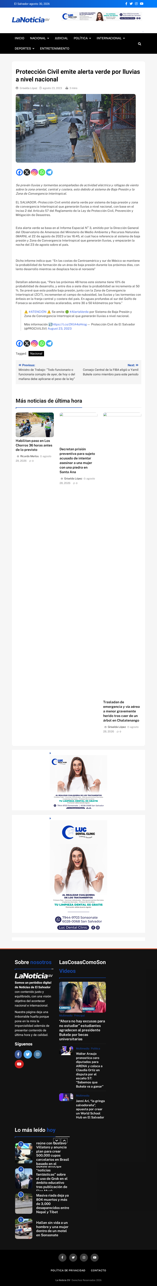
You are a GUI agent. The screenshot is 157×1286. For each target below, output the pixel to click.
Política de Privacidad (68, 1270)
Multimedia (66, 1015)
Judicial (61, 38)
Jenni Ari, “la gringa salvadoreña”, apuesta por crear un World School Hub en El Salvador (90, 1109)
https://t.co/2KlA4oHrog (69, 324)
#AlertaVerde (79, 312)
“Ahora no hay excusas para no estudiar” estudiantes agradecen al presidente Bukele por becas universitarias (82, 1030)
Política (81, 38)
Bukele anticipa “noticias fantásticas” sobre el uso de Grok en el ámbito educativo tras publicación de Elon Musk (52, 1153)
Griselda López (28, 88)
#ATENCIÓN (37, 312)
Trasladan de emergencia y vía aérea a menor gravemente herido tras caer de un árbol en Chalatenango (121, 711)
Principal (79, 1015)
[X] (27, 172)
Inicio (19, 38)
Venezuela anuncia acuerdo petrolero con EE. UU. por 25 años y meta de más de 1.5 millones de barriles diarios (52, 1229)
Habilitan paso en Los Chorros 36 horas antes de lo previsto (34, 445)
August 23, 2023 (60, 328)
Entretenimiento (54, 48)
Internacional (109, 38)
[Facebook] (19, 172)
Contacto (98, 1270)
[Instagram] (34, 172)
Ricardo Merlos (29, 456)
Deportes (23, 48)
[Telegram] (49, 172)
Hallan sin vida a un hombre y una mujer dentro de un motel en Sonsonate (52, 1204)
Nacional (38, 38)
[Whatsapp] (41, 172)
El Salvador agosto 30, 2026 (32, 4)
